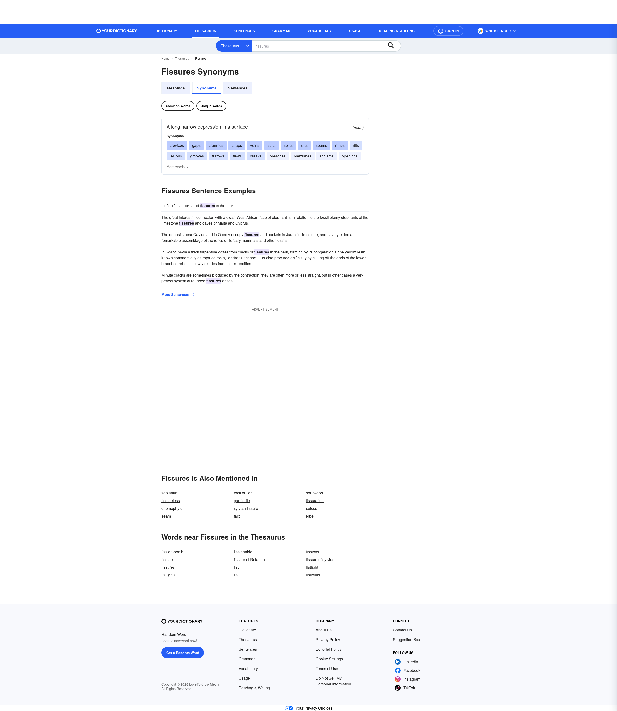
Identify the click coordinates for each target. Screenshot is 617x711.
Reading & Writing (254, 687)
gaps (196, 145)
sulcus (311, 508)
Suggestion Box (406, 639)
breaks (256, 156)
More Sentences (175, 294)
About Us (324, 630)
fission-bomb (172, 551)
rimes (340, 145)
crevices (177, 145)
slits (304, 145)
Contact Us (402, 630)
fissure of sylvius (320, 559)
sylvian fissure (246, 508)
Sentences (238, 88)
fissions (312, 551)
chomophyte (171, 508)
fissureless (170, 500)
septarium (169, 493)
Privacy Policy (328, 639)
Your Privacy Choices (313, 708)
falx (237, 516)
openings (350, 156)
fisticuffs (313, 575)
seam (166, 516)
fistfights (168, 575)
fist (236, 567)
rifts (356, 145)
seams (321, 145)
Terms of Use (327, 668)
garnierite (242, 500)
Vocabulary (248, 668)
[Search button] (393, 46)
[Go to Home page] (116, 31)
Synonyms (207, 88)
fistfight (312, 567)
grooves (197, 156)
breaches (278, 156)
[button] (448, 31)
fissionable (243, 551)
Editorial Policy (329, 649)
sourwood (314, 493)
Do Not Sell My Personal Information (333, 681)
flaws (237, 156)
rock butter (243, 493)
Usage (244, 678)
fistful (238, 575)
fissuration (315, 500)
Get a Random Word (182, 652)
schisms (327, 156)
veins (254, 145)
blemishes (302, 156)
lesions (176, 156)
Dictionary (247, 630)
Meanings (176, 88)
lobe (310, 516)
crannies (216, 145)
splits (288, 145)
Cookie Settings (329, 659)
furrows (218, 156)
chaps (237, 145)
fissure (167, 559)
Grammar (247, 659)
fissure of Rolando (249, 559)
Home (165, 58)
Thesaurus (230, 45)
